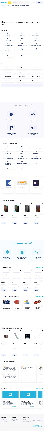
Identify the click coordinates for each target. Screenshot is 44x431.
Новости (24, 419)
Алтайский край (8, 72)
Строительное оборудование (8, 51)
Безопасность (8, 35)
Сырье (36, 50)
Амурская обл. (22, 72)
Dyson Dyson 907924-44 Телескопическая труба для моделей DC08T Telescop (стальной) (16, 348)
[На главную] (4, 3)
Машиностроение (7, 40)
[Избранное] (32, 3)
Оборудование (36, 40)
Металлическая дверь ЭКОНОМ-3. (26, 220)
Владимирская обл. (36, 80)
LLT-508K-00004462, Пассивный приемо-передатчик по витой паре (38, 347)
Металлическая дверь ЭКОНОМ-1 (4, 220)
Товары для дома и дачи (8, 56)
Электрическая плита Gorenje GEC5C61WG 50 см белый (5, 287)
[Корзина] (34, 3)
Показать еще (22, 85)
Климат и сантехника (36, 35)
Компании (14, 5)
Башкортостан (22, 76)
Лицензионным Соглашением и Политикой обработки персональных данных (37, 426)
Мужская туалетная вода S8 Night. (27, 347)
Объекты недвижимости (8, 45)
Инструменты (22, 35)
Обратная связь (4, 421)
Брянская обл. (8, 80)
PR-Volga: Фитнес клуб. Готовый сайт (15, 287)
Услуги (27, 5)
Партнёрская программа (27, 421)
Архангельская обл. (36, 72)
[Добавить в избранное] (9, 203)
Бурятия (22, 80)
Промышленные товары (36, 45)
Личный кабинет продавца (15, 420)
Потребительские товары (20, 5)
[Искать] (28, 2)
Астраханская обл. (8, 76)
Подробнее (14, 406)
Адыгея (36, 67)
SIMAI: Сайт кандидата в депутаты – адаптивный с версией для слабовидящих (27, 287)
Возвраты (3, 424)
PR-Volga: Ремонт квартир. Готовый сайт (38, 287)
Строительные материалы (22, 50)
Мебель (22, 40)
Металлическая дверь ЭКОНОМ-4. (37, 220)
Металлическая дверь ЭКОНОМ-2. (15, 220)
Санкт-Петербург (22, 67)
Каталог (9, 5)
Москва (7, 67)
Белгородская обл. (36, 76)
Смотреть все (38, 176)
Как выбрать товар (4, 419)
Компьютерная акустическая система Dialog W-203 (4, 347)
